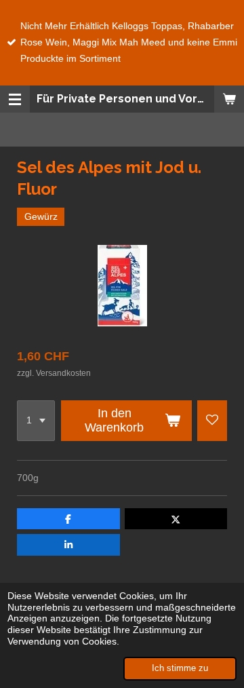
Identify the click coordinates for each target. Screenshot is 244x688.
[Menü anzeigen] (15, 99)
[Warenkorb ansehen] (229, 99)
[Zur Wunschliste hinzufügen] (212, 420)
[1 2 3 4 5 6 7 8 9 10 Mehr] (36, 420)
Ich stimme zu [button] (180, 668)
